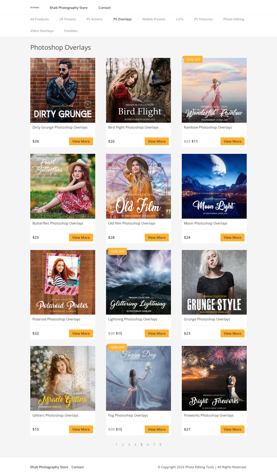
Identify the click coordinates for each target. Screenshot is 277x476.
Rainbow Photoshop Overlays (208, 127)
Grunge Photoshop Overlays (207, 319)
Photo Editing (233, 19)
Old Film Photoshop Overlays (131, 223)
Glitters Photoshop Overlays (55, 415)
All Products (39, 19)
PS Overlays (122, 19)
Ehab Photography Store (69, 7)
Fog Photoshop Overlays (128, 415)
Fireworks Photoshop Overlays (209, 415)
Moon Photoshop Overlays (205, 223)
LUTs (180, 19)
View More (81, 141)
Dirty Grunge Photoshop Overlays (60, 127)
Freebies (70, 31)
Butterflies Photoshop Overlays (57, 223)
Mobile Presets (153, 19)
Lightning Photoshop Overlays (132, 319)
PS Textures (203, 19)
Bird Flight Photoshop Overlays (133, 127)
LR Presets (68, 19)
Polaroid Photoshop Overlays (56, 319)
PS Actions (95, 19)
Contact (104, 7)
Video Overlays (41, 31)
